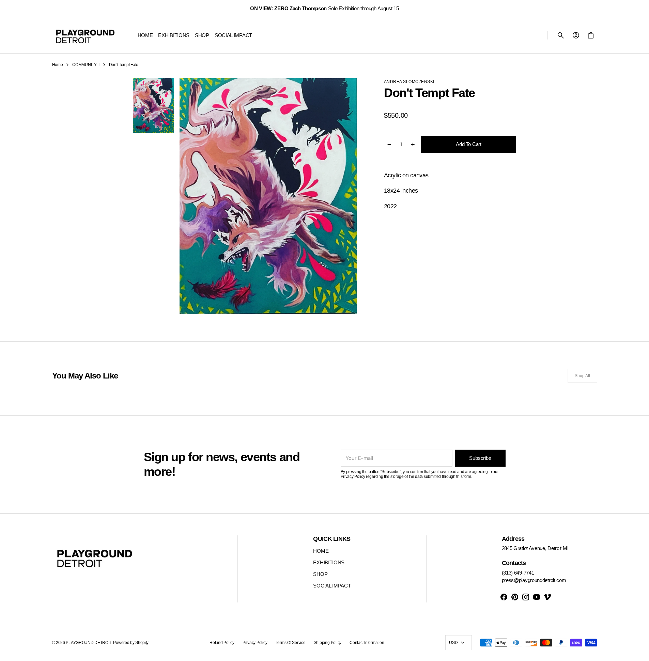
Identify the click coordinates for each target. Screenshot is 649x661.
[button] (560, 35)
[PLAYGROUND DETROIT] (85, 35)
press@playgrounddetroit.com (534, 580)
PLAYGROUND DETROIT (88, 642)
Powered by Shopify (131, 642)
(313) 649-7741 (518, 573)
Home (57, 64)
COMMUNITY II (85, 64)
